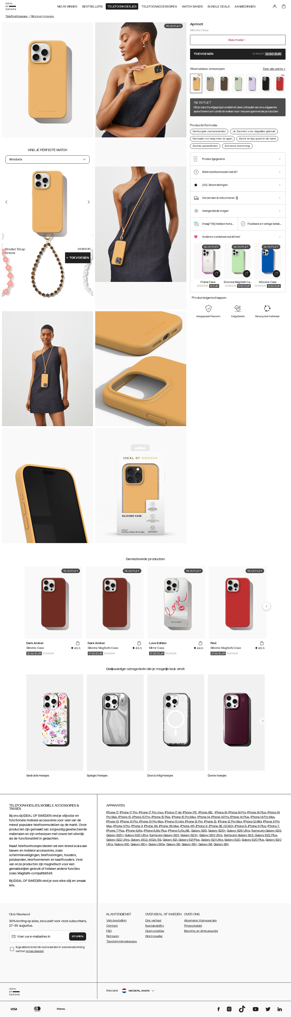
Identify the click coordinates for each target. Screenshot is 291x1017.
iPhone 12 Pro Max (230, 821)
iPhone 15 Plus (161, 817)
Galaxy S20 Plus (253, 839)
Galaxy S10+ (139, 844)
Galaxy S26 (199, 830)
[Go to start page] (10, 6)
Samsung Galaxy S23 (164, 835)
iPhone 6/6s (134, 830)
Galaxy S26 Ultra (238, 830)
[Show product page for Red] (279, 83)
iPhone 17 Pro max (151, 812)
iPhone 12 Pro (193, 821)
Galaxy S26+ (217, 830)
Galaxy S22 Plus (265, 835)
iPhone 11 (137, 826)
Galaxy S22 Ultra (118, 839)
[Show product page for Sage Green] (238, 83)
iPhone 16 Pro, (237, 812)
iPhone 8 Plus (256, 826)
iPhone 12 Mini (252, 821)
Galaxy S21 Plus (189, 839)
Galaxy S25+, (115, 835)
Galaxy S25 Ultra (136, 835)
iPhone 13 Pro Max (151, 821)
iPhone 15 (124, 817)
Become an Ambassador (201, 931)
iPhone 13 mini (174, 821)
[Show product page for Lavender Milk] (252, 83)
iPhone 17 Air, (173, 812)
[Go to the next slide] (88, 202)
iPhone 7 (273, 826)
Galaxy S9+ (189, 844)
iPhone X (201, 826)
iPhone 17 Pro (129, 812)
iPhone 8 (240, 826)
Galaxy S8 (205, 844)
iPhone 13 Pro (129, 821)
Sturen (77, 936)
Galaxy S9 (173, 844)
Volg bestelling (116, 920)
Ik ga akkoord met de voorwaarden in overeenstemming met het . (50, 949)
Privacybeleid (193, 925)
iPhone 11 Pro (121, 826)
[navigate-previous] (266, 606)
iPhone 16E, (205, 812)
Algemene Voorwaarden (200, 920)
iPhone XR (187, 826)
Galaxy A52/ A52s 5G (145, 839)
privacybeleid (34, 951)
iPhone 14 (203, 817)
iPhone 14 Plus (239, 817)
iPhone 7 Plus (115, 830)
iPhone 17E (190, 812)
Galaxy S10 (121, 844)
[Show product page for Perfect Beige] (210, 83)
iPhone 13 (112, 821)
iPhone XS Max (168, 826)
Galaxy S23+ (189, 835)
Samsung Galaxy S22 (238, 835)
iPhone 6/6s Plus (155, 830)
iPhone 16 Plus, (257, 812)
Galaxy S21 (170, 839)
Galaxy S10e (156, 844)
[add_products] (216, 273)
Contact (112, 925)
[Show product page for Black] (266, 83)
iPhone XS (151, 826)
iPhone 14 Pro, (220, 817)
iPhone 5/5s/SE (179, 830)
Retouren (112, 936)
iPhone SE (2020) (220, 826)
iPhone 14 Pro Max (263, 817)
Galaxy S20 (232, 839)
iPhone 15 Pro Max (184, 817)
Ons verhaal (153, 920)
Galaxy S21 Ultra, (212, 839)
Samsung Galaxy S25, (266, 830)
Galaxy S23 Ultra (211, 835)
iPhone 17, (112, 812)
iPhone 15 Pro (141, 817)
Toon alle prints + (274, 69)
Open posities (154, 931)
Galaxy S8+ (221, 844)
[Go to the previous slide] (6, 202)
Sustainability (154, 925)
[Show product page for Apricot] (196, 83)
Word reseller (154, 936)
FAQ (109, 931)
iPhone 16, (221, 812)
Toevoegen (77, 257)
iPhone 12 (210, 821)
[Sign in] (274, 6)
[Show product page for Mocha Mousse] (224, 83)
